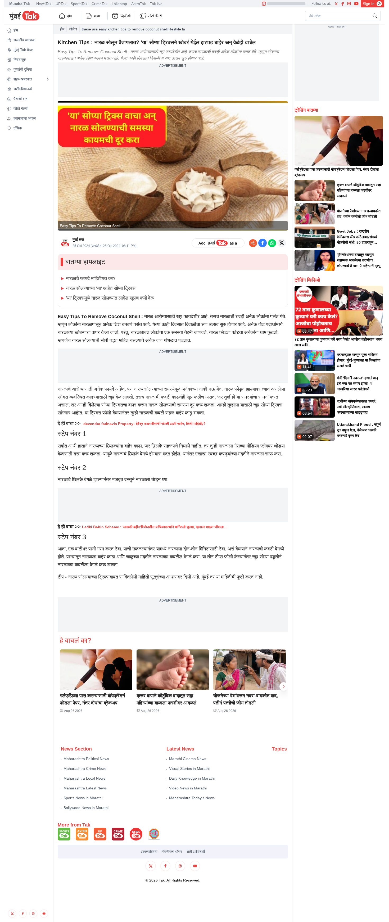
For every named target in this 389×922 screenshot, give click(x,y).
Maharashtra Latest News (85, 788)
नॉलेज (73, 29)
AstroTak (138, 4)
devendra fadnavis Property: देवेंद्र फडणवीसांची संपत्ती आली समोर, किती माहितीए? (144, 424)
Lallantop (119, 4)
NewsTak (43, 4)
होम (69, 16)
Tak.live (156, 4)
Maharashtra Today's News (192, 798)
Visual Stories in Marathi (189, 768)
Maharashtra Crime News (85, 768)
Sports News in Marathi (83, 798)
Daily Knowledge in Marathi (192, 778)
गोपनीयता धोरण (172, 851)
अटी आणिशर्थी (195, 851)
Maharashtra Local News (84, 778)
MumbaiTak (19, 4)
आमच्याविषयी (149, 851)
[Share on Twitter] (281, 243)
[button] (28, 30)
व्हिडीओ (125, 16)
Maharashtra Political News (86, 759)
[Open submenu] (48, 79)
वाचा (97, 16)
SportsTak (79, 4)
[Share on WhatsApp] (272, 243)
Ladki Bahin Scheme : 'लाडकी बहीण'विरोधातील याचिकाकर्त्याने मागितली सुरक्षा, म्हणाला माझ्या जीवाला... (154, 527)
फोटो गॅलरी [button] (155, 16)
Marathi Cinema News (187, 759)
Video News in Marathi (188, 788)
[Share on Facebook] (262, 243)
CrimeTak (99, 4)
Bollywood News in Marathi (86, 808)
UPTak (61, 4)
